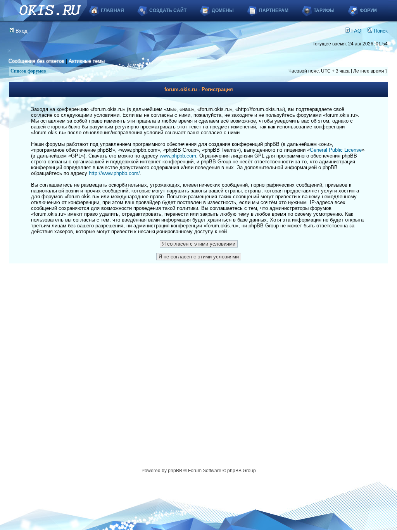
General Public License (336, 150)
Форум (368, 10)
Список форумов (28, 71)
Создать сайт (167, 10)
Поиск (380, 31)
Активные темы (87, 61)
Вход (21, 31)
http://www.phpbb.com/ (114, 173)
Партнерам (273, 10)
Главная (112, 10)
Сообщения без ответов (36, 61)
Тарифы (324, 10)
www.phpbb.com (178, 156)
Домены (223, 10)
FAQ (355, 31)
